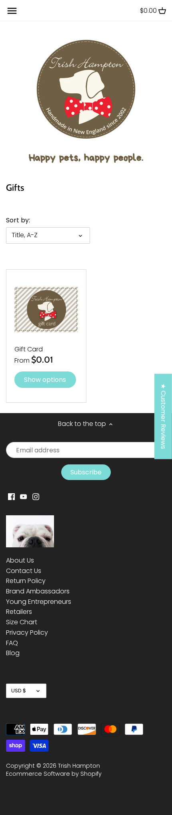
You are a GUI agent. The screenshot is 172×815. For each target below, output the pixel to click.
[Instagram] (35, 496)
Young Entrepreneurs (38, 601)
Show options (45, 379)
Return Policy (26, 580)
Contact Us (23, 570)
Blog (13, 653)
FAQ (12, 643)
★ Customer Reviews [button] (163, 416)
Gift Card (28, 349)
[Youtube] (23, 496)
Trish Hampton (79, 766)
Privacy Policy (27, 632)
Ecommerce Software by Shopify (54, 774)
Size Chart (21, 622)
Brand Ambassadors (38, 591)
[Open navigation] (12, 11)
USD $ (18, 690)
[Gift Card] (46, 309)
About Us (20, 560)
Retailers (19, 611)
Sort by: (18, 220)
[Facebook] (11, 496)
